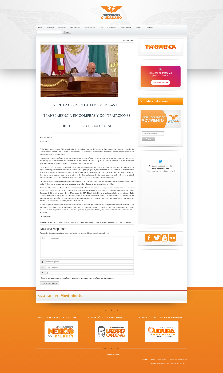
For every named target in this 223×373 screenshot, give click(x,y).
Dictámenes (111, 27)
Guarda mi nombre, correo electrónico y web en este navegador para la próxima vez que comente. (78, 278)
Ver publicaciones (160, 82)
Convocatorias (126, 27)
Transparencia (89, 27)
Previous (125, 41)
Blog (101, 27)
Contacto (150, 27)
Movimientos (75, 27)
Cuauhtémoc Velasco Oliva (88, 223)
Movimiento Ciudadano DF (107, 223)
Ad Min (44, 223)
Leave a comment (124, 223)
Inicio (40, 27)
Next (132, 41)
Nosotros (50, 27)
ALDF (76, 223)
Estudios (139, 27)
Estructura (62, 27)
